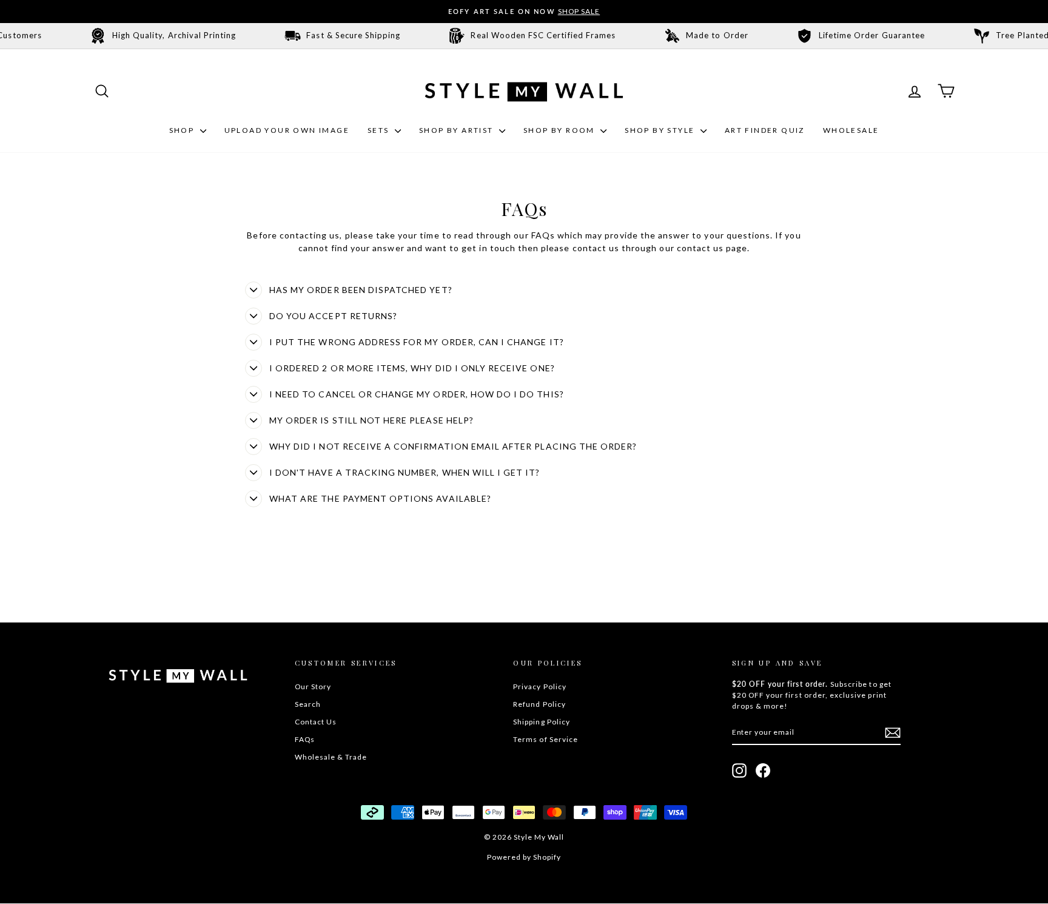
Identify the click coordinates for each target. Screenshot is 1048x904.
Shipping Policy (541, 721)
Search (308, 704)
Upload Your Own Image (286, 130)
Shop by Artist (457, 130)
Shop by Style (661, 130)
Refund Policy (539, 704)
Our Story (313, 686)
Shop (183, 130)
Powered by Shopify (524, 857)
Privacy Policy (539, 686)
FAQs (305, 739)
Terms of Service (545, 739)
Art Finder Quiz (765, 130)
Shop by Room (560, 130)
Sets (380, 130)
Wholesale (851, 130)
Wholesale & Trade (331, 756)
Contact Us (316, 721)
